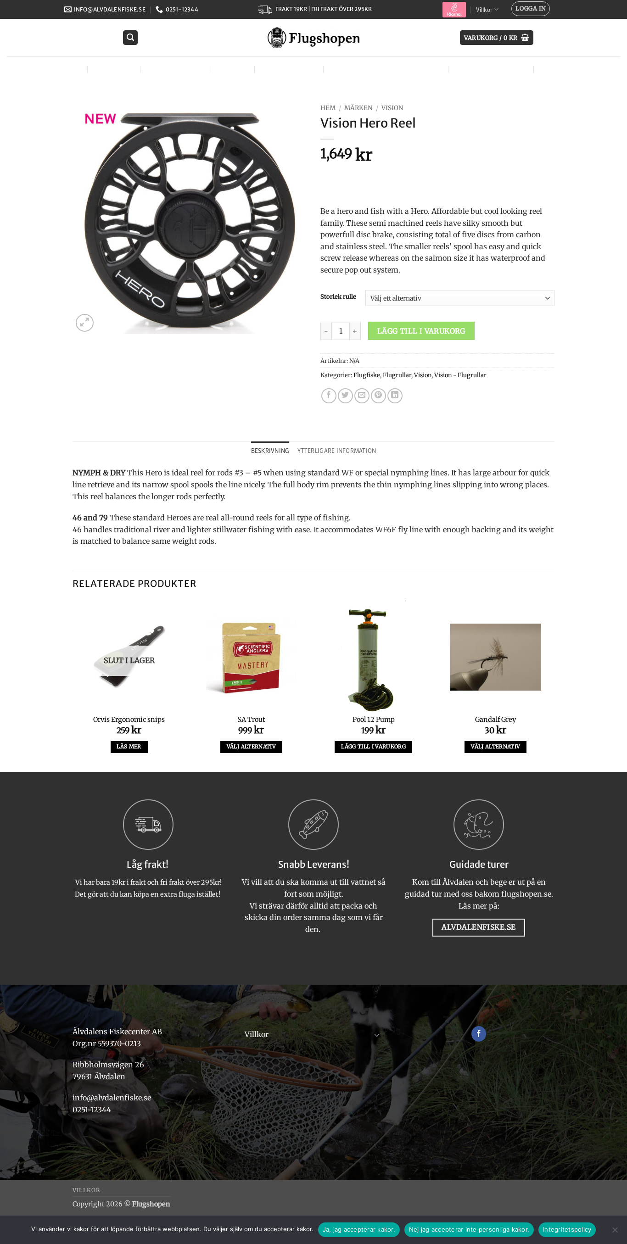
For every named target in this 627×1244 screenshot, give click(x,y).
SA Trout (251, 719)
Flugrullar (397, 375)
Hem (328, 108)
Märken (556, 69)
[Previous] (73, 685)
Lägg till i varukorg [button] (373, 746)
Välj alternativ (251, 746)
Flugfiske (113, 69)
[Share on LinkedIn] (395, 395)
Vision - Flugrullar (460, 375)
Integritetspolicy (567, 1229)
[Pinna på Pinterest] (378, 395)
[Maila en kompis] (361, 395)
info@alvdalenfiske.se (112, 1097)
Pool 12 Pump (374, 719)
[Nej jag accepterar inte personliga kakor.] (614, 1232)
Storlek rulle (338, 297)
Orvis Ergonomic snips (129, 719)
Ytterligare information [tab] (336, 450)
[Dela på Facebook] (328, 395)
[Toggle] (376, 1034)
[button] (530, 8)
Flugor (64, 69)
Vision (392, 108)
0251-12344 (93, 1109)
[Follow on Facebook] (479, 1034)
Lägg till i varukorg (421, 331)
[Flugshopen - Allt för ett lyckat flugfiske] (313, 37)
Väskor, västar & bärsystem (384, 69)
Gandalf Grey (495, 719)
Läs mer (129, 746)
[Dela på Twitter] (345, 395)
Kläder (231, 69)
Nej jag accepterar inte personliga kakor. (469, 1229)
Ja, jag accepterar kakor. (359, 1229)
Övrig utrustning (489, 69)
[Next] (552, 685)
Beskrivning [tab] (270, 450)
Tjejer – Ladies (288, 69)
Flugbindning (174, 69)
